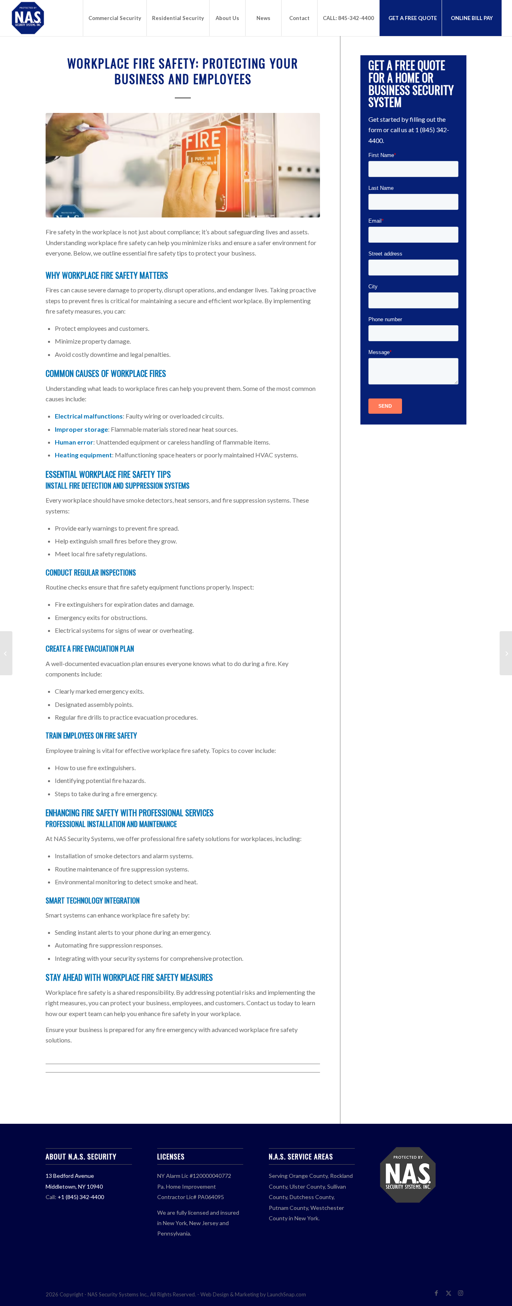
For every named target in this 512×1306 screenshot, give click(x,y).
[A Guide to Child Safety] (6, 653)
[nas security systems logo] (49, 18)
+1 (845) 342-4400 (81, 1196)
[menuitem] (114, 18)
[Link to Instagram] (460, 1293)
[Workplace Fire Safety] (183, 165)
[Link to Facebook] (436, 1293)
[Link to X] (448, 1293)
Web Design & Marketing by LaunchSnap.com (253, 1294)
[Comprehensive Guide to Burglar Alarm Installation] (506, 653)
